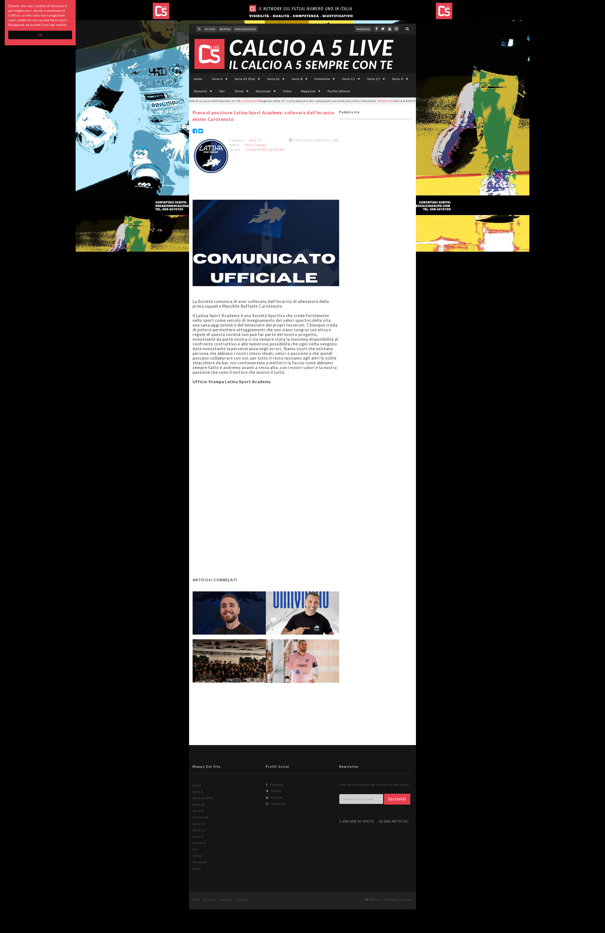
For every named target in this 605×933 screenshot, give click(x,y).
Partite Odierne (339, 91)
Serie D (397, 79)
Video (287, 91)
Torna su (241, 899)
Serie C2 (373, 79)
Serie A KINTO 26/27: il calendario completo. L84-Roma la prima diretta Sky (410, 101)
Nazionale (263, 91)
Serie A (217, 79)
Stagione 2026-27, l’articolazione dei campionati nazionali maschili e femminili (277, 101)
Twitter (275, 791)
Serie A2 (273, 79)
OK (40, 35)
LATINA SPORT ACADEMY (265, 150)
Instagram (278, 804)
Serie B (297, 79)
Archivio (225, 29)
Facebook (276, 784)
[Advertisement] (266, 431)
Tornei (239, 91)
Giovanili (200, 91)
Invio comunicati (245, 29)
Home (198, 79)
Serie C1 (348, 79)
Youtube (276, 797)
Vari (222, 91)
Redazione (363, 29)
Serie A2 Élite (245, 79)
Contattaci (226, 899)
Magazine (308, 91)
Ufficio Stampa (255, 145)
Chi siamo (209, 899)
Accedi (210, 29)
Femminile (322, 79)
